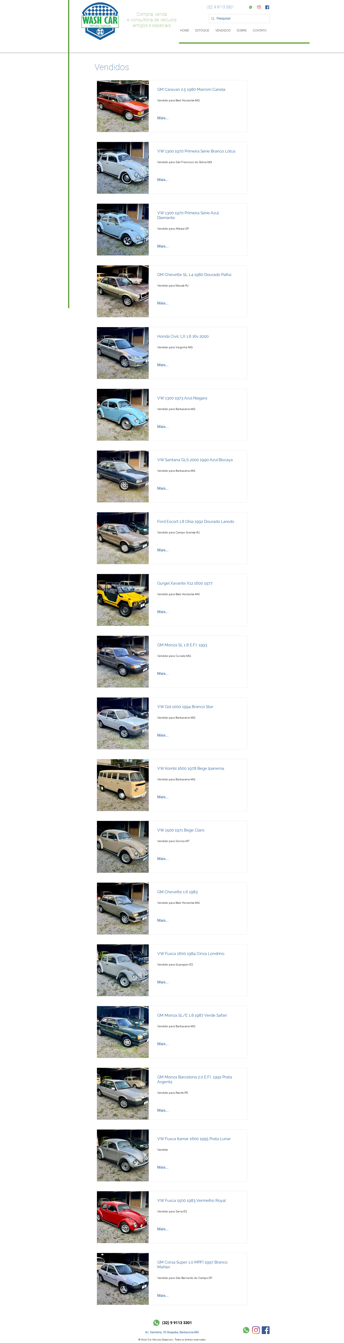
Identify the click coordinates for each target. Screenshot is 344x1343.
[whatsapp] (250, 7)
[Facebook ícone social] (267, 7)
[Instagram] (259, 7)
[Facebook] (266, 1330)
